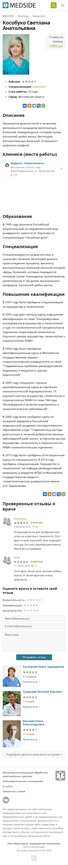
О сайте (8, 786)
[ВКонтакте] (25, 106)
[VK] (6, 800)
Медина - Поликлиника (27, 163)
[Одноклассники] (29, 106)
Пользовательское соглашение (23, 781)
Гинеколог (39, 86)
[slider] (29, 81)
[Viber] (39, 106)
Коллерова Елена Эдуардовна (43, 666)
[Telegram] (34, 106)
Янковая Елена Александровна (33, 722)
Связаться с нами (14, 791)
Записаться (30, 682)
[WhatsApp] (43, 106)
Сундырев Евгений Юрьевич (43, 691)
